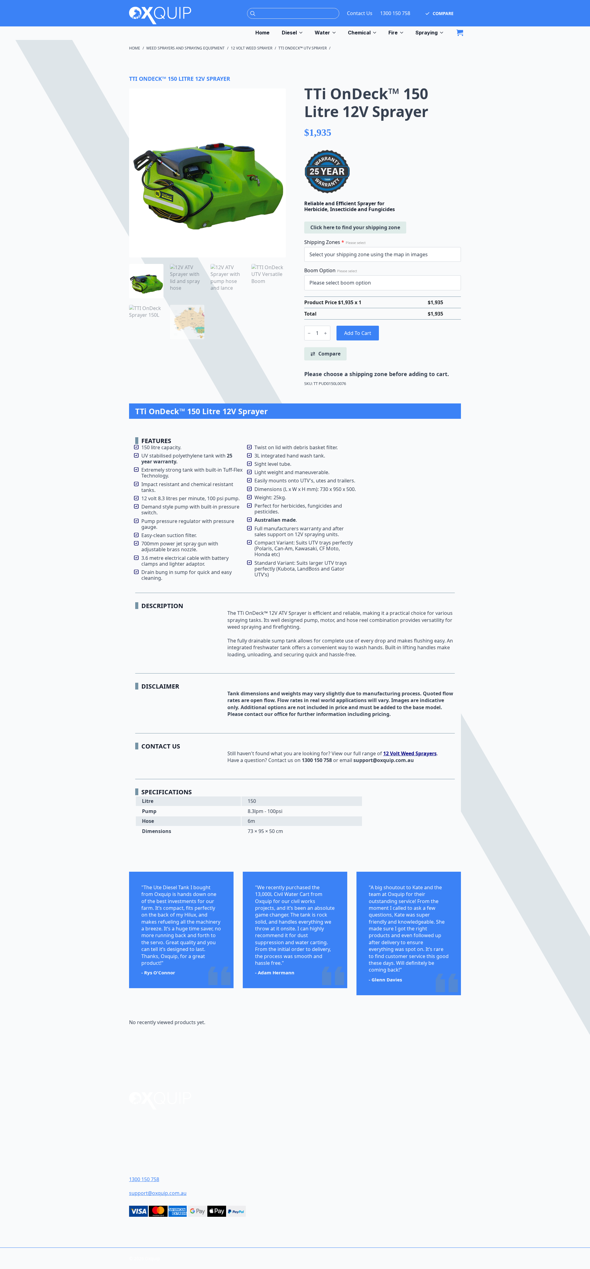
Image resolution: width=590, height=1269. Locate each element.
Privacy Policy (324, 1164)
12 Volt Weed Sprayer (251, 48)
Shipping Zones (335, 242)
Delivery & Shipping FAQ (336, 1154)
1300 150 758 (395, 13)
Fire (393, 32)
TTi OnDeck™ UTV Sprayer (302, 48)
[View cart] (459, 32)
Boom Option (330, 270)
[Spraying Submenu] (443, 32)
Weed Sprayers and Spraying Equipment (185, 48)
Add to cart (357, 333)
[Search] (252, 13)
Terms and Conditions (334, 1143)
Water (322, 32)
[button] (439, 13)
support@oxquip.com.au (158, 1193)
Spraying (426, 32)
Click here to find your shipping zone (355, 227)
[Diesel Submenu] (303, 32)
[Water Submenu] (336, 32)
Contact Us (359, 13)
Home (262, 32)
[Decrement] (309, 333)
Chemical (359, 32)
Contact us (280, 760)
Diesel (289, 32)
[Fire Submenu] (403, 32)
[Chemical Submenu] (376, 32)
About (315, 1121)
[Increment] (325, 333)
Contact (317, 1132)
